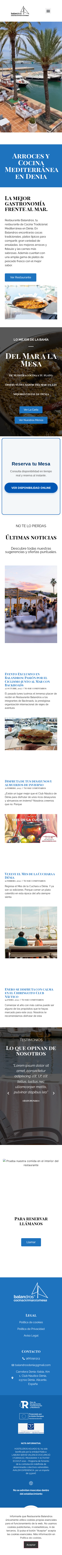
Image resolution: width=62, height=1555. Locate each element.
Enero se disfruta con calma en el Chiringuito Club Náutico (29, 993)
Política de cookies (30, 1537)
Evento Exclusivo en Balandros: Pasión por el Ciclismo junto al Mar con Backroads (27, 679)
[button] (48, 11)
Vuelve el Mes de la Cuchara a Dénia (30, 876)
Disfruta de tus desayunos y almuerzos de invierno (28, 783)
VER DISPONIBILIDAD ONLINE (31, 487)
